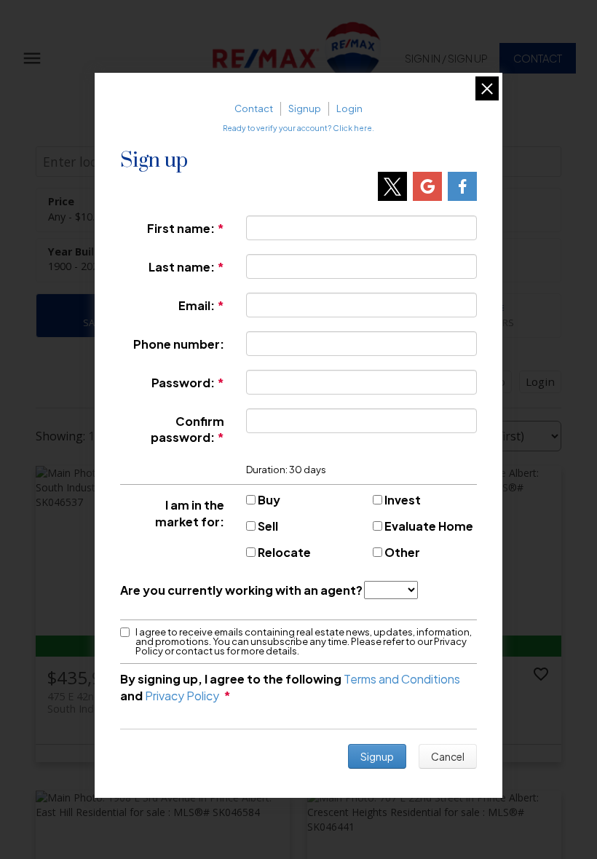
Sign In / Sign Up (446, 58)
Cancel (447, 756)
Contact (537, 58)
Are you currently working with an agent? (241, 590)
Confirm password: (187, 429)
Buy (269, 499)
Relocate (284, 552)
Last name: (182, 266)
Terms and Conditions (402, 678)
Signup (304, 108)
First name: (181, 228)
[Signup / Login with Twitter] (392, 186)
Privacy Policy (182, 695)
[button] (446, 58)
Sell (268, 526)
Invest (402, 499)
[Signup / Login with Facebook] (462, 186)
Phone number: (178, 344)
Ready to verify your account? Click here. (298, 127)
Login (349, 108)
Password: (183, 382)
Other (402, 552)
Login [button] (540, 381)
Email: (196, 305)
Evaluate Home (428, 526)
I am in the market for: (189, 513)
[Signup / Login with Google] (427, 186)
